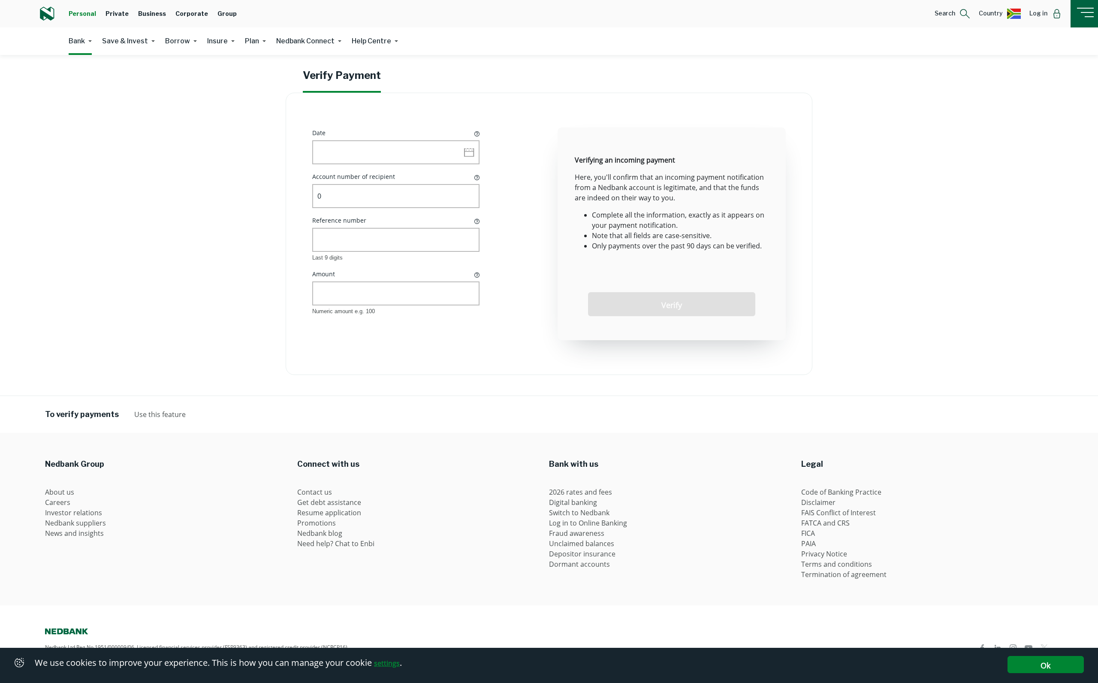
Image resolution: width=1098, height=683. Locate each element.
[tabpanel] (549, 234)
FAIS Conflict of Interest (838, 512)
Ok (1045, 665)
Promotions (316, 523)
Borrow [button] (177, 41)
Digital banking (573, 502)
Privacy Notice (824, 554)
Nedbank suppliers (75, 523)
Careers (57, 502)
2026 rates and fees (580, 492)
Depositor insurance (582, 554)
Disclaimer (818, 502)
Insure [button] (217, 41)
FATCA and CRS (825, 523)
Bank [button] (77, 41)
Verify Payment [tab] (342, 75)
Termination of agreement (844, 574)
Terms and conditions (836, 564)
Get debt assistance (329, 502)
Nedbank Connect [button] (305, 41)
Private (117, 13)
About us (59, 492)
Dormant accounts (579, 564)
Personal (82, 13)
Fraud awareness (576, 533)
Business (152, 13)
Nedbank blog (319, 533)
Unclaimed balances (581, 543)
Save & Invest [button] (125, 41)
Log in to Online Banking (588, 523)
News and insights (74, 533)
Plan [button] (252, 41)
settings (387, 663)
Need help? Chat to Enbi (335, 543)
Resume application (329, 512)
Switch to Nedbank (579, 512)
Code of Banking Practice (841, 492)
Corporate (191, 13)
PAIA (808, 543)
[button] (952, 14)
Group (227, 13)
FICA (808, 533)
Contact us (314, 492)
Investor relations (73, 512)
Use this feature (160, 414)
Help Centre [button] (371, 41)
